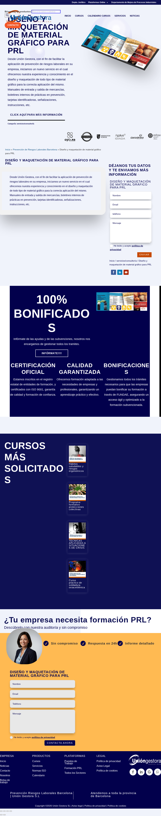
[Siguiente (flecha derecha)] (4, 814)
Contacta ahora (60, 743)
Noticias (4, 766)
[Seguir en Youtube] (126, 272)
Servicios (37, 766)
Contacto (5, 770)
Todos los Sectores (75, 773)
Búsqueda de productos (18, 11)
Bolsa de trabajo (5, 781)
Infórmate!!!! (52, 353)
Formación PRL (73, 768)
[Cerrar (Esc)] (10, 811)
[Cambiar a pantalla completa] (4, 811)
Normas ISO (39, 770)
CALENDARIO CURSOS (99, 16)
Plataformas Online (96, 2)
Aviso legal (77, 805)
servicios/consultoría (25, 124)
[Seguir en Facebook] (113, 272)
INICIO (68, 16)
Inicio (7, 149)
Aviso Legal (103, 766)
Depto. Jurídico (78, 2)
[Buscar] (7, 15)
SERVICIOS (120, 16)
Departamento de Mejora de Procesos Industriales (133, 2)
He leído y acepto (126, 248)
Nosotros (5, 775)
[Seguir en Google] (149, 772)
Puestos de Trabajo (70, 762)
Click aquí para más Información (36, 114)
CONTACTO (13, 25)
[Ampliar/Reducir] (1, 811)
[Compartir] (7, 811)
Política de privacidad (109, 761)
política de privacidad (43, 737)
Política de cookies (107, 770)
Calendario (38, 775)
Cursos (36, 761)
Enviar (144, 254)
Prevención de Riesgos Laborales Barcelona (35, 149)
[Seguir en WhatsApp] (157, 772)
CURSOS (79, 16)
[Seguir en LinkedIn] (119, 272)
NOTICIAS (135, 16)
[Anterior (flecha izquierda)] (1, 814)
